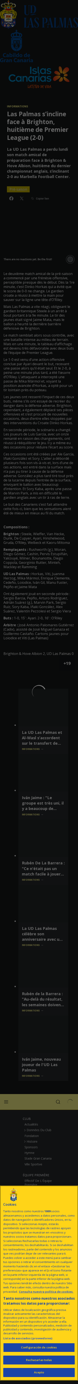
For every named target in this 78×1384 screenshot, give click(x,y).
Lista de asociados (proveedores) (27, 1338)
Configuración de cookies (39, 1347)
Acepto (39, 1372)
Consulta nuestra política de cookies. (46, 1292)
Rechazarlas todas (39, 1360)
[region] (39, 1283)
